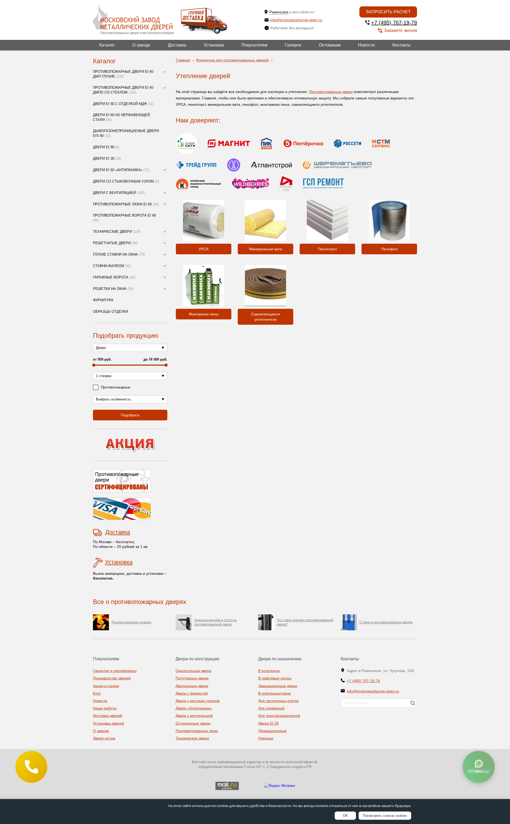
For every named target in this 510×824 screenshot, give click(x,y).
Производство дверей (112, 678)
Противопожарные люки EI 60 (126, 204)
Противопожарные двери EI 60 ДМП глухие (123, 74)
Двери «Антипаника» (194, 708)
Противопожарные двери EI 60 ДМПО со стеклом (123, 90)
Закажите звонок (400, 30)
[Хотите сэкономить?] (130, 445)
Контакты (401, 45)
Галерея (293, 45)
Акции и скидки (106, 686)
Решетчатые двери (115, 243)
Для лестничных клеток (278, 701)
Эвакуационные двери (277, 686)
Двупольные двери (192, 686)
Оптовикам (330, 45)
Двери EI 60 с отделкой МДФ (123, 104)
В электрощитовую (274, 693)
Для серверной (271, 708)
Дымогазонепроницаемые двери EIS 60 (126, 133)
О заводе (141, 45)
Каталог (107, 45)
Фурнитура (103, 300)
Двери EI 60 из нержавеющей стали (121, 117)
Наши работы (105, 708)
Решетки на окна (113, 289)
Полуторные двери (192, 678)
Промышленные (272, 731)
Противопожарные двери (331, 92)
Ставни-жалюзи (112, 266)
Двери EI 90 (106, 147)
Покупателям (254, 45)
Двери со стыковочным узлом (126, 181)
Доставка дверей (107, 715)
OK (345, 816)
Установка (214, 45)
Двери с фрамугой (192, 693)
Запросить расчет (388, 12)
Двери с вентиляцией (118, 193)
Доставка (177, 45)
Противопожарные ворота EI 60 (124, 217)
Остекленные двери (193, 723)
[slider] (93, 365)
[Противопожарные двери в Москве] (132, 17)
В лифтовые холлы (274, 678)
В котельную (269, 671)
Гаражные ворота (114, 277)
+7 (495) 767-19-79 (394, 23)
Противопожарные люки (197, 731)
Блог (97, 693)
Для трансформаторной (279, 715)
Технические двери (117, 232)
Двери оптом (104, 738)
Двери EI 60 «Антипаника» (121, 170)
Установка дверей (108, 723)
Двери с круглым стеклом (198, 701)
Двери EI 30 (107, 158)
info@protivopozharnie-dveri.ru (296, 20)
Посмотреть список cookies (385, 816)
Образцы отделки (110, 312)
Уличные (265, 738)
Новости (366, 45)
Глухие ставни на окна (119, 254)
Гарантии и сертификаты (115, 671)
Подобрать (130, 415)
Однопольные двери (193, 671)
